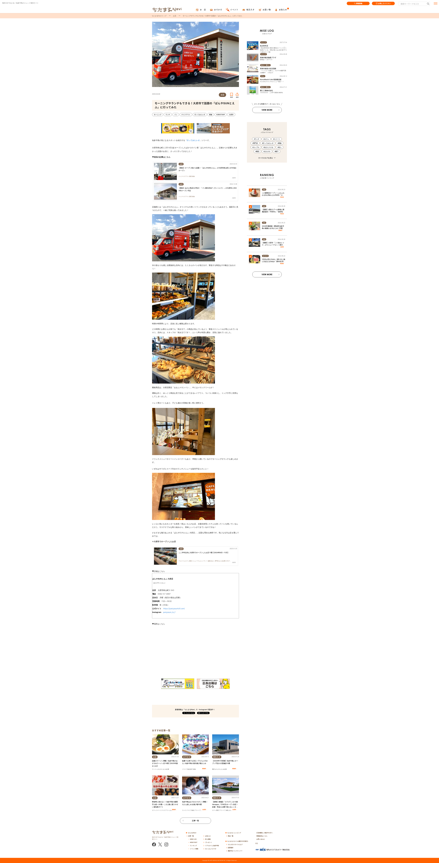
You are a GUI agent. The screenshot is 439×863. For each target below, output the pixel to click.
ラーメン (154, 769)
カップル (256, 147)
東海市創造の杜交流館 (268, 68)
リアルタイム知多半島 (212, 845)
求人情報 (208, 839)
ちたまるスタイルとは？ (235, 844)
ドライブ (184, 769)
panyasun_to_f (169, 612)
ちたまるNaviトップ (159, 16)
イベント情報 (194, 849)
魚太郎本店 (264, 46)
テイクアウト (165, 810)
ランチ (184, 810)
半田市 (282, 197)
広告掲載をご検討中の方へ (264, 833)
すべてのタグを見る (265, 158)
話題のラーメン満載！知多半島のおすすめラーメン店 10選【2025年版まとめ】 (165, 763)
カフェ (154, 810)
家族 (194, 769)
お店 (174, 16)
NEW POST (193, 842)
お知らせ (208, 836)
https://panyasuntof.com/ (174, 608)
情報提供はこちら (261, 836)
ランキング (193, 845)
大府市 (204, 809)
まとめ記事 (166, 769)
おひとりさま (268, 147)
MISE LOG (193, 839)
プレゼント (208, 842)
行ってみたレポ (193, 140)
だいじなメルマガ (210, 849)
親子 (191, 769)
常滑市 (282, 263)
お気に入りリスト (384, 3)
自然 (227, 810)
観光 (188, 769)
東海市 (204, 768)
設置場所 (230, 847)
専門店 (255, 143)
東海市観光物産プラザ (268, 57)
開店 (213, 769)
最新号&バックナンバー (235, 851)
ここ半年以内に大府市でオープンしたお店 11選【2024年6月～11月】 (204, 552)
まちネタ (159, 769)
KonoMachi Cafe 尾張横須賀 (270, 79)
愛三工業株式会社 (266, 90)
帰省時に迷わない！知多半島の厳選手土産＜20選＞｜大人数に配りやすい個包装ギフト (165, 804)
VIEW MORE (267, 110)
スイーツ (158, 810)
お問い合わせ (260, 839)
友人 (279, 147)
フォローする (204, 713)
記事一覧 (195, 821)
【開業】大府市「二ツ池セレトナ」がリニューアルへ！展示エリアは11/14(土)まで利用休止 (273, 245)
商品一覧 (230, 836)
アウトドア (197, 810)
